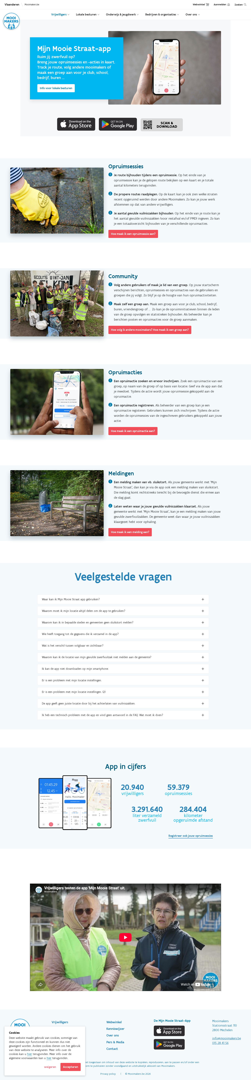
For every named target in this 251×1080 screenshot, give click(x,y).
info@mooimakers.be (226, 1038)
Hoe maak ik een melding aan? (130, 532)
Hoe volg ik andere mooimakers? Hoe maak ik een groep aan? (150, 329)
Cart (207, 4)
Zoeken (239, 4)
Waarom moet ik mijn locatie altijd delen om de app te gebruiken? (83, 611)
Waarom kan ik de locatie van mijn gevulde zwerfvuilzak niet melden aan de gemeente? (96, 657)
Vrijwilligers (59, 14)
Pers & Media (115, 1042)
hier (29, 1054)
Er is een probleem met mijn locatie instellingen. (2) (73, 692)
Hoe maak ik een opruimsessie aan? (133, 234)
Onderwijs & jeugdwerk (121, 14)
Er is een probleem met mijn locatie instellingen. (72, 680)
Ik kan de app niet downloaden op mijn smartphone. (75, 668)
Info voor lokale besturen (56, 88)
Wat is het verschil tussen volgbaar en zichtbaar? (72, 645)
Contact (112, 1049)
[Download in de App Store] (169, 1031)
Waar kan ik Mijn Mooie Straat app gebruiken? (71, 599)
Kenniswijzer (115, 1029)
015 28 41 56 (220, 1043)
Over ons (191, 14)
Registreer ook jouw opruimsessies (190, 835)
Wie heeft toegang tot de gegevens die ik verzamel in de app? (80, 634)
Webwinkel (199, 4)
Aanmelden (220, 4)
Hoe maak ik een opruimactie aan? (133, 431)
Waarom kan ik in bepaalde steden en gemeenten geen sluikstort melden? (87, 622)
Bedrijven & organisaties (160, 14)
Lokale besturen (86, 14)
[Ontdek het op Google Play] (169, 1044)
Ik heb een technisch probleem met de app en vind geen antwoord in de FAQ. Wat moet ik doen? (102, 715)
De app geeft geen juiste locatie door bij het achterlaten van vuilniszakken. (88, 703)
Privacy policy (108, 1073)
